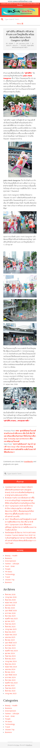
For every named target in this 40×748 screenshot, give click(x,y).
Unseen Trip (9, 579)
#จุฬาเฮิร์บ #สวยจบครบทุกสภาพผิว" (23, 46)
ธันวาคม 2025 (10, 616)
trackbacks (28, 461)
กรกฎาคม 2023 (11, 693)
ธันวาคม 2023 (10, 680)
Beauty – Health (11, 555)
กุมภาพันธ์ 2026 (11, 610)
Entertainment (10, 561)
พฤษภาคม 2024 (11, 667)
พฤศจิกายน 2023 (11, 683)
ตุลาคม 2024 (10, 653)
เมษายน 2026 (10, 605)
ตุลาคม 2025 (10, 621)
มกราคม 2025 (10, 645)
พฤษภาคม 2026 (11, 602)
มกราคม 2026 (10, 613)
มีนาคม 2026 (10, 608)
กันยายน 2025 (10, 624)
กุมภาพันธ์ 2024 (11, 675)
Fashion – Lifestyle (12, 563)
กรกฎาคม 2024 (11, 661)
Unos (17, 745)
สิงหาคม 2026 (10, 594)
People (7, 569)
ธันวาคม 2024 (10, 648)
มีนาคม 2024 (10, 672)
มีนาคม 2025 (10, 640)
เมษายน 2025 (10, 637)
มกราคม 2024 (10, 677)
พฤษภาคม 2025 (11, 634)
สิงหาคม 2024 (10, 658)
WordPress (29, 745)
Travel (7, 577)
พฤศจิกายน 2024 (11, 650)
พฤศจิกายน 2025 (11, 618)
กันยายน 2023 (10, 688)
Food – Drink (10, 566)
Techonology (10, 574)
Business (8, 558)
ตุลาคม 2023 (10, 685)
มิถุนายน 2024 (10, 664)
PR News (8, 571)
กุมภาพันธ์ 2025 (11, 642)
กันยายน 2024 (10, 656)
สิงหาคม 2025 (10, 626)
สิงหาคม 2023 (10, 691)
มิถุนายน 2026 (10, 600)
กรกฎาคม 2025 (11, 629)
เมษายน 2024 (10, 669)
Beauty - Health (12, 45)
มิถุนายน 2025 (10, 632)
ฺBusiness (8, 582)
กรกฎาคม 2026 (11, 597)
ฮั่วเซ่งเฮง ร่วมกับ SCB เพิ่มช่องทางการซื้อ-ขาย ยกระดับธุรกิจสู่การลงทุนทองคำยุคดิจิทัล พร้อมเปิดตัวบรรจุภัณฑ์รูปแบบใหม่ (20, 500)
